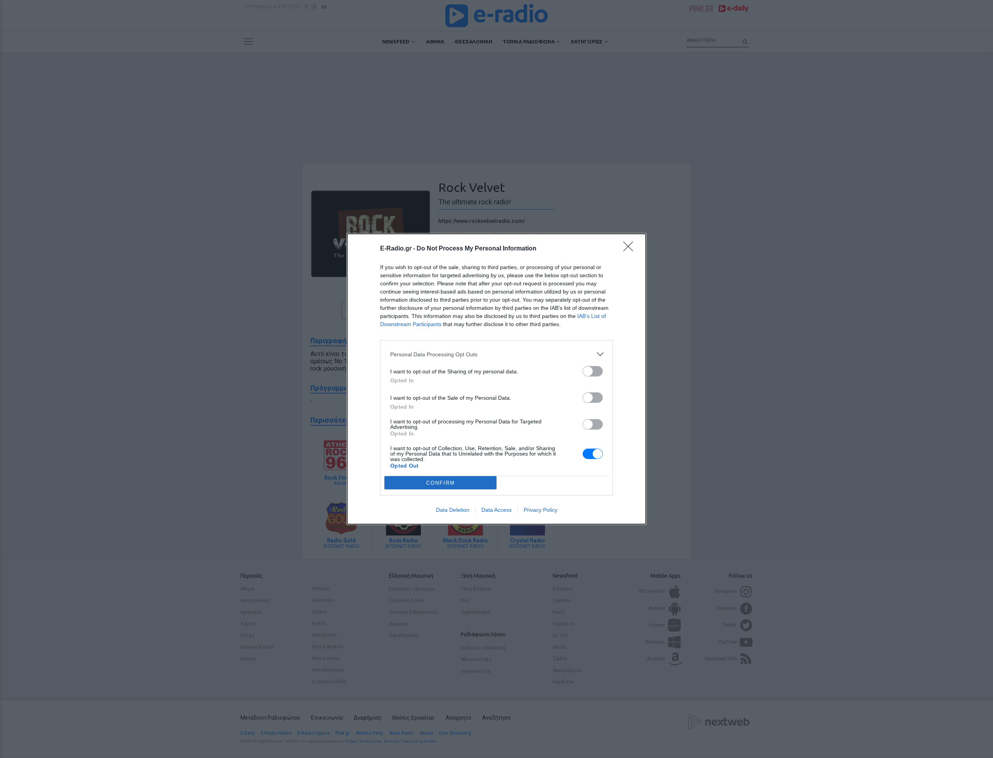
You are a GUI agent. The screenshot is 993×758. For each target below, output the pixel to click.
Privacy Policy (540, 510)
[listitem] (496, 354)
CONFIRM (440, 483)
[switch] (593, 371)
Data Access (496, 510)
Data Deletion (452, 510)
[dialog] (496, 379)
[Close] (630, 249)
